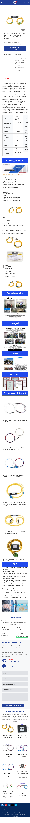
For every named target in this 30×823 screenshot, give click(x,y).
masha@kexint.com (21, 630)
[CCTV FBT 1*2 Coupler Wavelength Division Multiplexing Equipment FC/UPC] (7, 748)
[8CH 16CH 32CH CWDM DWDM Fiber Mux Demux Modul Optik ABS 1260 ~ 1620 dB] (22, 728)
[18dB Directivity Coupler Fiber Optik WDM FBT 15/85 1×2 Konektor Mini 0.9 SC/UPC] (22, 748)
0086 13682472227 (23, 636)
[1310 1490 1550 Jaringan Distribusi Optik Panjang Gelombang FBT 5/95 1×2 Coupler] (7, 767)
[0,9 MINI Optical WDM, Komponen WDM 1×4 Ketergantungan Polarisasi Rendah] (7, 785)
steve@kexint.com (14, 667)
